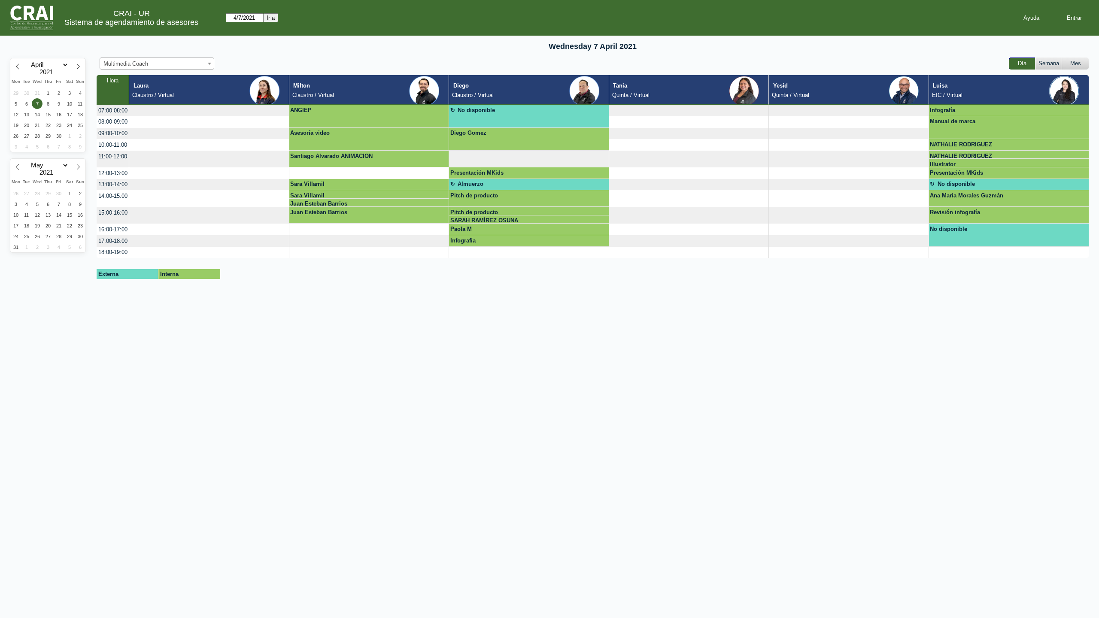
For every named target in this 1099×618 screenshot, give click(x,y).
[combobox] (157, 64)
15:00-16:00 (113, 212)
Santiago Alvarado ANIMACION (331, 156)
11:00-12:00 (112, 156)
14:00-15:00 (113, 196)
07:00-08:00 (113, 110)
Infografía (942, 110)
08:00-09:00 (113, 121)
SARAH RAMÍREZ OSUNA (484, 220)
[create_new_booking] (208, 110)
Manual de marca (952, 121)
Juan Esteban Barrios (318, 203)
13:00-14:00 (113, 184)
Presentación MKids (477, 173)
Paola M (461, 229)
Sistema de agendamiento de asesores (131, 22)
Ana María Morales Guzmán (966, 195)
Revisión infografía (955, 212)
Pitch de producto (474, 195)
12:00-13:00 (113, 173)
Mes (1075, 63)
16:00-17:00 (113, 229)
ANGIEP (301, 110)
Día (1022, 63)
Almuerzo (470, 184)
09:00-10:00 (113, 133)
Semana (1048, 63)
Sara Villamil (307, 184)
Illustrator (943, 164)
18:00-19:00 (113, 252)
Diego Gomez (468, 133)
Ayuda (1031, 18)
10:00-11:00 (112, 145)
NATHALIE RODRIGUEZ (961, 144)
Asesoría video (310, 133)
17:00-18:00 (113, 241)
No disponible (476, 110)
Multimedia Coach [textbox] (125, 64)
